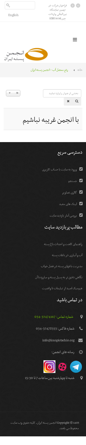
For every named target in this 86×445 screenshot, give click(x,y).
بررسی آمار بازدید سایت (63, 215)
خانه (79, 70)
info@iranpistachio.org (58, 340)
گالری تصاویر (69, 192)
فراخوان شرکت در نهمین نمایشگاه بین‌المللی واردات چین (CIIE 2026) (57, 12)
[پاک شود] (68, 101)
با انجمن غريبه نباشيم (51, 120)
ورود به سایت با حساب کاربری (59, 169)
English (13, 15)
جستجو (72, 181)
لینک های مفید (68, 204)
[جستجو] (76, 101)
